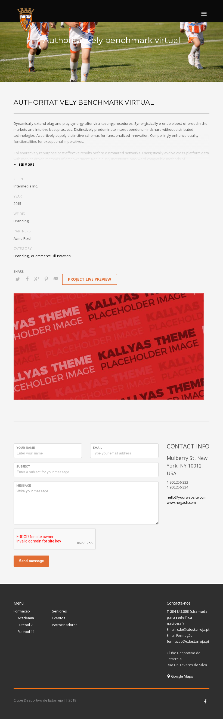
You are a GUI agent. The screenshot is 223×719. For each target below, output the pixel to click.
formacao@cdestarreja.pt (188, 641)
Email (97, 448)
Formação (22, 611)
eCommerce (41, 255)
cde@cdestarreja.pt (193, 629)
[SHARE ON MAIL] (56, 279)
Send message (31, 561)
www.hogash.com (181, 502)
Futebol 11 (26, 631)
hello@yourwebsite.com (186, 497)
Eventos (58, 617)
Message (23, 485)
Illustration (62, 255)
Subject (23, 466)
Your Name (25, 448)
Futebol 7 (25, 624)
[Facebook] (205, 701)
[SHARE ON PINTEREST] (46, 279)
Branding (21, 255)
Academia (26, 617)
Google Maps (181, 676)
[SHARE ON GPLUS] (37, 279)
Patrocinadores (65, 624)
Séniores (59, 611)
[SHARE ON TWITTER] (18, 279)
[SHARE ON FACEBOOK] (27, 279)
